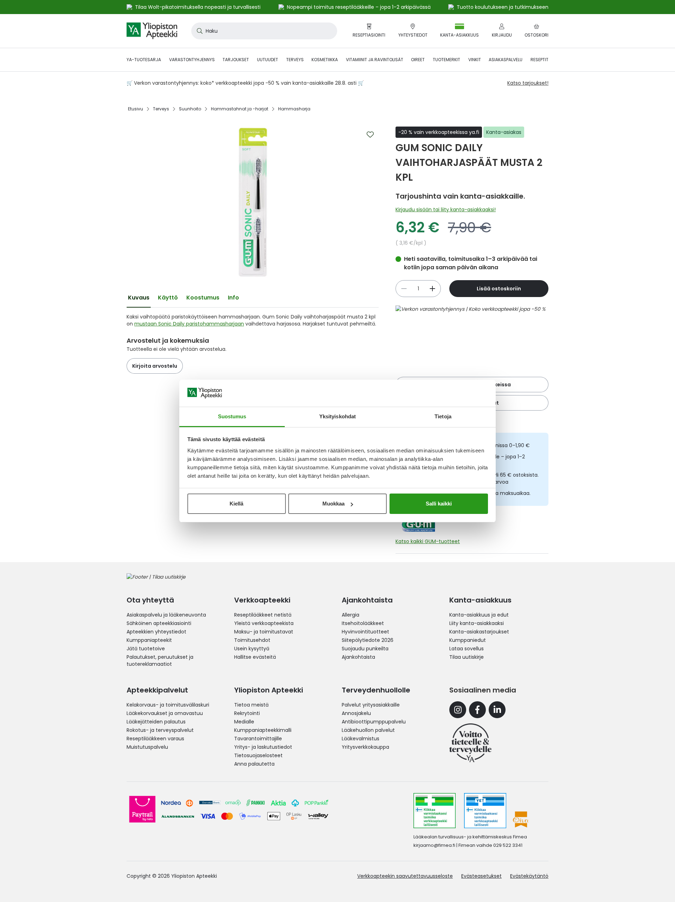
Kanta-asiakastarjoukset (479, 631)
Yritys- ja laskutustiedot (263, 746)
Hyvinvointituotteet (365, 631)
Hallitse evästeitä (255, 657)
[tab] (139, 298)
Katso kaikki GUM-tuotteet (428, 541)
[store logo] (152, 30)
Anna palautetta (254, 763)
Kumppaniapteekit (149, 640)
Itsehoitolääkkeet (363, 623)
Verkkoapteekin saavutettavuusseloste (405, 876)
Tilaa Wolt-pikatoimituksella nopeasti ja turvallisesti (198, 7)
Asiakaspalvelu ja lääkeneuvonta (166, 614)
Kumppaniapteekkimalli (262, 730)
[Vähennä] (432, 288)
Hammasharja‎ (294, 109)
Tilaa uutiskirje (466, 657)
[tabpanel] (253, 320)
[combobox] (264, 30)
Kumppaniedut (467, 640)
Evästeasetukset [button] (481, 876)
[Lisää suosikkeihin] (370, 135)
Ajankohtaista (358, 657)
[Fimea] (434, 810)
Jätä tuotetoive (146, 648)
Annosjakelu (356, 713)
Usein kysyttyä (251, 648)
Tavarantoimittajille (258, 738)
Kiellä (236, 504)
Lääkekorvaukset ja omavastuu (165, 713)
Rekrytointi (247, 713)
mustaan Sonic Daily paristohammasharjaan (189, 323)
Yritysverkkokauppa (365, 746)
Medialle (244, 721)
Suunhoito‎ (190, 109)
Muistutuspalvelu (147, 746)
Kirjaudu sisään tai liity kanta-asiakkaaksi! (446, 209)
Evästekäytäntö (529, 876)
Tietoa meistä (251, 704)
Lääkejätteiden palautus (156, 721)
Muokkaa (333, 504)
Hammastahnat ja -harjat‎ (239, 109)
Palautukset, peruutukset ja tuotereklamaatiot (160, 660)
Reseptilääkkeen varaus (155, 738)
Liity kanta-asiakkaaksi (476, 623)
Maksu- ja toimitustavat (263, 631)
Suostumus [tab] (232, 416)
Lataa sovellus (466, 648)
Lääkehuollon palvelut (368, 730)
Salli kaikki (439, 504)
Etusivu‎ (135, 109)
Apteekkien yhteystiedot (156, 631)
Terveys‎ (161, 109)
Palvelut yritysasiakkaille (371, 704)
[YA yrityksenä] (470, 742)
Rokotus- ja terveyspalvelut (160, 730)
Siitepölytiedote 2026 (367, 640)
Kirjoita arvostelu (154, 365)
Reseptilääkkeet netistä (262, 614)
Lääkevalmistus (360, 738)
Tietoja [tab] (443, 416)
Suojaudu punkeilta (365, 648)
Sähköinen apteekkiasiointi (159, 623)
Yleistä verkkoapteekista (264, 623)
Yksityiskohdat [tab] (337, 416)
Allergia (350, 614)
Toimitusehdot (252, 640)
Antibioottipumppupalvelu (374, 721)
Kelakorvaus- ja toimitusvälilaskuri (168, 704)
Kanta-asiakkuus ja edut (479, 614)
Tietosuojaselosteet (258, 755)
